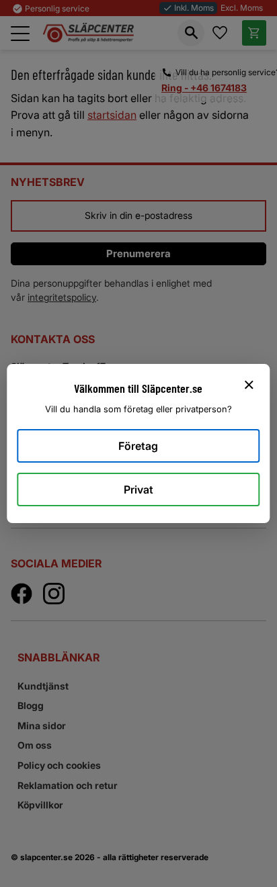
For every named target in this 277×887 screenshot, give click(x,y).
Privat (138, 489)
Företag (138, 446)
